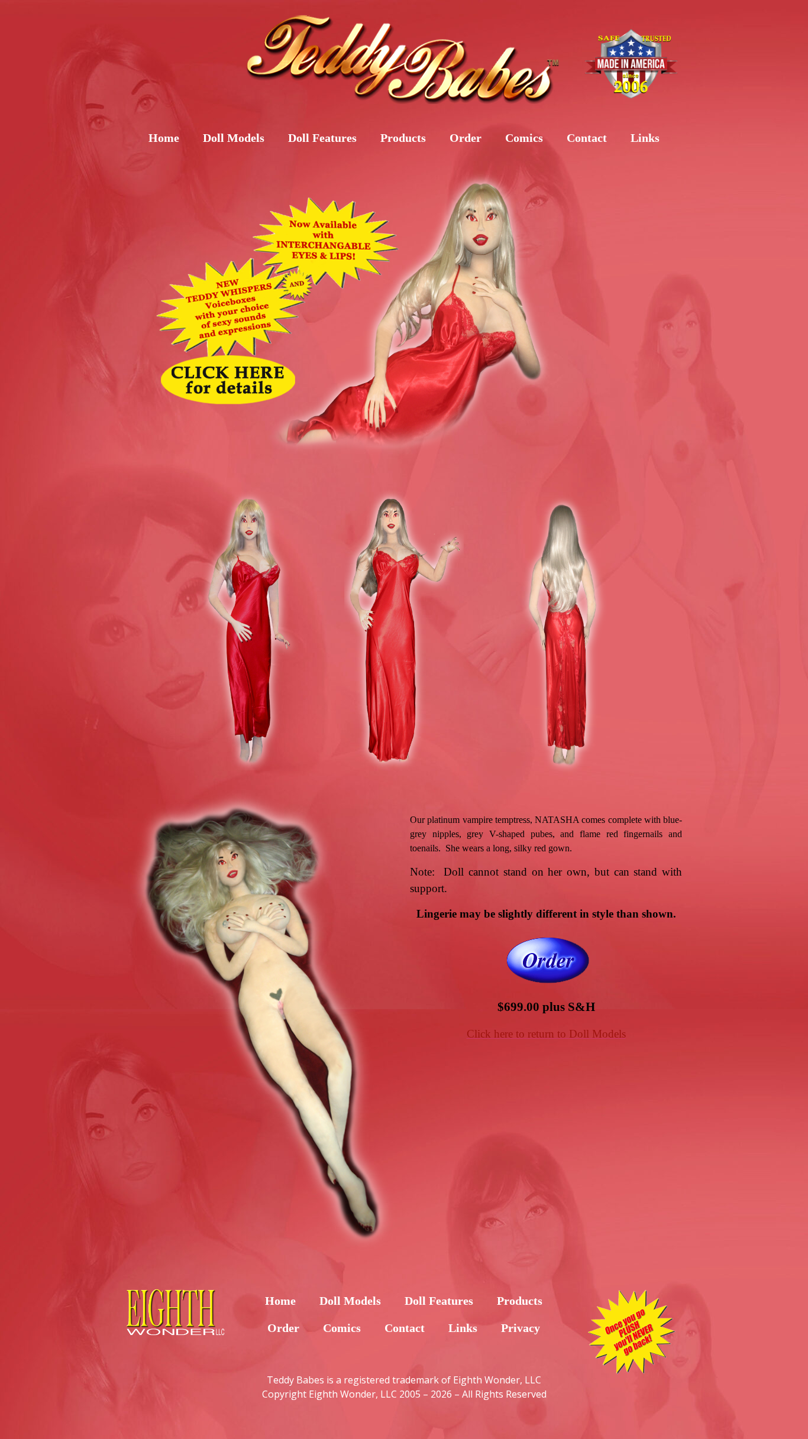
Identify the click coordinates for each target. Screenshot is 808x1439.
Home (163, 137)
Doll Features (322, 137)
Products (403, 137)
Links (645, 137)
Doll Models (233, 137)
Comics (524, 137)
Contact (587, 137)
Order (465, 137)
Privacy (520, 1327)
